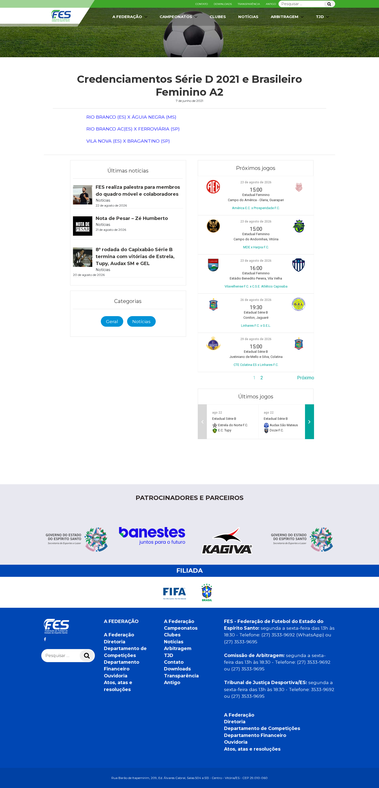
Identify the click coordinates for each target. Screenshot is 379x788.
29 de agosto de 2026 (255, 339)
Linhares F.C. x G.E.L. (256, 325)
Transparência (249, 4)
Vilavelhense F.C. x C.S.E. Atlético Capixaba (256, 286)
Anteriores (208, 377)
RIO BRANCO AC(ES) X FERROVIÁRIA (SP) (133, 129)
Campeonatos (176, 16)
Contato (201, 4)
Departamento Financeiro (255, 735)
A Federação (119, 634)
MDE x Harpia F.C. (256, 247)
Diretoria (114, 641)
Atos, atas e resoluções (252, 749)
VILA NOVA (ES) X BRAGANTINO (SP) (128, 141)
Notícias (248, 16)
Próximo (305, 377)
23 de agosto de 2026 (255, 182)
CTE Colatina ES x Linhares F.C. (256, 365)
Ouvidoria (115, 675)
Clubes (218, 16)
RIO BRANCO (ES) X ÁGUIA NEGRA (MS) (131, 117)
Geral (112, 321)
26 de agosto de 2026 (255, 300)
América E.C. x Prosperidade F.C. (256, 208)
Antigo (271, 4)
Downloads (223, 4)
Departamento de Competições (262, 728)
